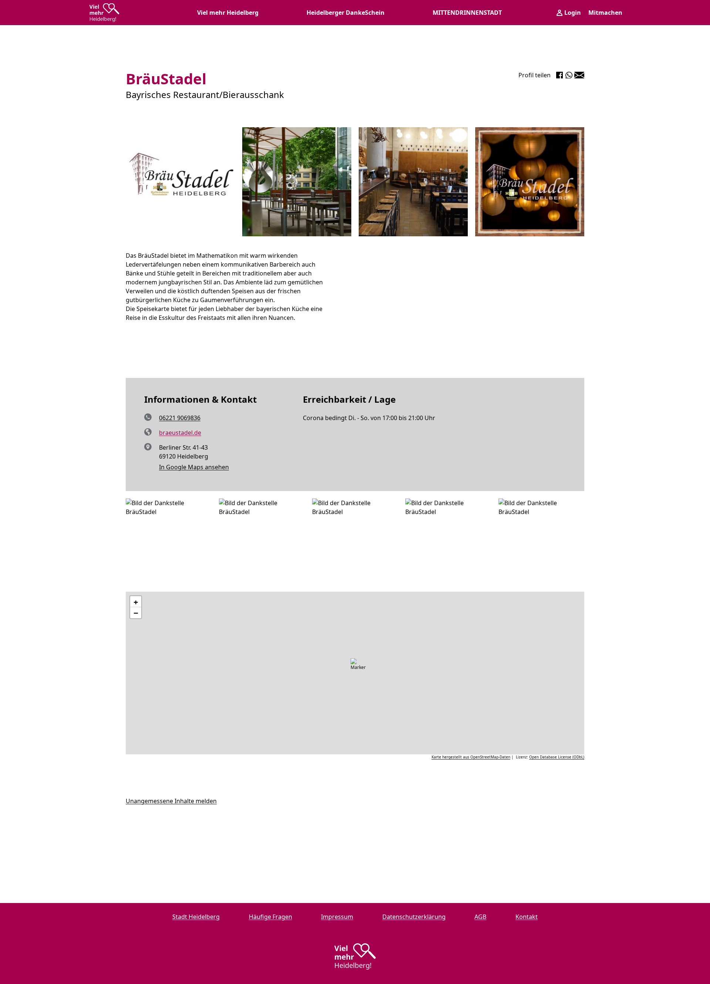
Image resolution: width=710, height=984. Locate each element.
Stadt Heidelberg (196, 917)
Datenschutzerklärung (414, 917)
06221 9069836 (179, 418)
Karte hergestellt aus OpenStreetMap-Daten (471, 757)
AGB (480, 917)
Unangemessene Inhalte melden (171, 801)
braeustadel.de (180, 433)
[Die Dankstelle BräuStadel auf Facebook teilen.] (559, 75)
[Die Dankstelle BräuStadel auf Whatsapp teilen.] (568, 75)
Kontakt (526, 917)
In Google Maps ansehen (194, 467)
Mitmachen (605, 13)
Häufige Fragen (270, 917)
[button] (359, 667)
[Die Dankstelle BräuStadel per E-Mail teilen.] (579, 75)
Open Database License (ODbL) (556, 757)
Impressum (337, 917)
